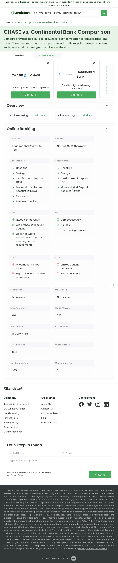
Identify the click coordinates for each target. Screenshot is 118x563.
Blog (43, 417)
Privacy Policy (11, 422)
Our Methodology (13, 431)
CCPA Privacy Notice (15, 408)
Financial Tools (49, 422)
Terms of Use (11, 427)
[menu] (6, 12)
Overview (19, 55)
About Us (46, 404)
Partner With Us (49, 413)
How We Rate (11, 417)
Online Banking (47, 55)
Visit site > (86, 115)
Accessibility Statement (16, 404)
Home (7, 22)
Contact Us (47, 408)
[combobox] (67, 13)
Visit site (76, 95)
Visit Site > (39, 115)
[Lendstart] (20, 13)
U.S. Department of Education (92, 548)
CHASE (35, 75)
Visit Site (30, 95)
